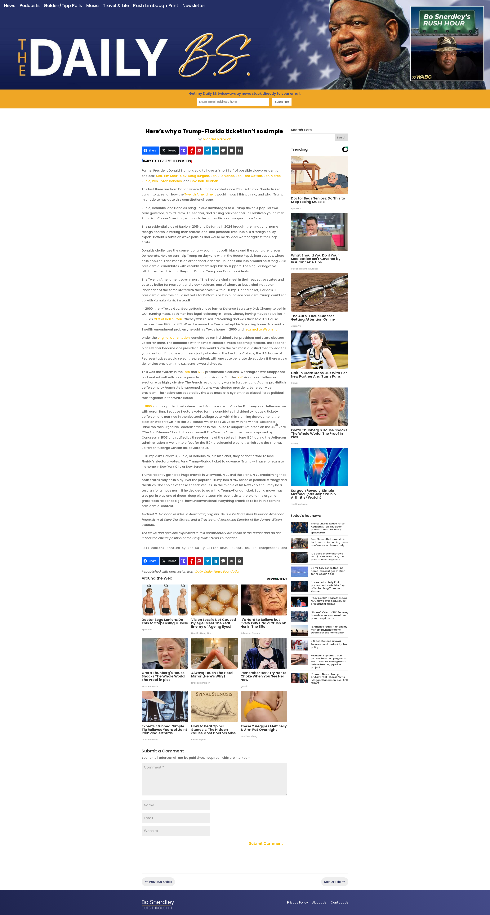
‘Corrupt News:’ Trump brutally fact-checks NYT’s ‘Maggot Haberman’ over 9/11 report (329, 678)
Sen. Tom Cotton (249, 176)
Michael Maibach (217, 139)
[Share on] (223, 151)
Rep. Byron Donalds (167, 181)
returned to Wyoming (261, 329)
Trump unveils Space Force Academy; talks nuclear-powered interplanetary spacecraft (328, 528)
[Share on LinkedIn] (215, 151)
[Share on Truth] (183, 151)
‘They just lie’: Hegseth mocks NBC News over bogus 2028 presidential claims (329, 601)
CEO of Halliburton (168, 319)
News (9, 6)
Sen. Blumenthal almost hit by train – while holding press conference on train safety (329, 542)
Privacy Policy (297, 902)
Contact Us (339, 902)
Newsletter (193, 6)
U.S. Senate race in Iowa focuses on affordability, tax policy (329, 644)
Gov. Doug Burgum (194, 176)
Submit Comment (266, 843)
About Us (319, 902)
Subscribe (282, 102)
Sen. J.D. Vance (222, 176)
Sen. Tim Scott (167, 176)
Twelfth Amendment (200, 194)
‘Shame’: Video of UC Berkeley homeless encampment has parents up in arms (329, 615)
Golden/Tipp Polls (63, 6)
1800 (148, 406)
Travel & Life (116, 6)
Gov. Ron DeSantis (204, 181)
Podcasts (30, 6)
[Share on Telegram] (207, 151)
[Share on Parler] (199, 151)
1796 (240, 377)
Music (92, 6)
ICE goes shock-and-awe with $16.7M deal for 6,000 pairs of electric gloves (327, 556)
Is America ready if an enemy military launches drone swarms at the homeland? (329, 629)
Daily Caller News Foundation (217, 571)
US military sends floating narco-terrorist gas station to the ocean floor (328, 571)
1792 (201, 372)
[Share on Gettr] (191, 151)
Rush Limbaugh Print (155, 6)
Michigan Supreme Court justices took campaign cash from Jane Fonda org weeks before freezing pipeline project (329, 661)
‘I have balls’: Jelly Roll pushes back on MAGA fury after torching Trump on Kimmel (328, 586)
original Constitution (174, 337)
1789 (187, 372)
